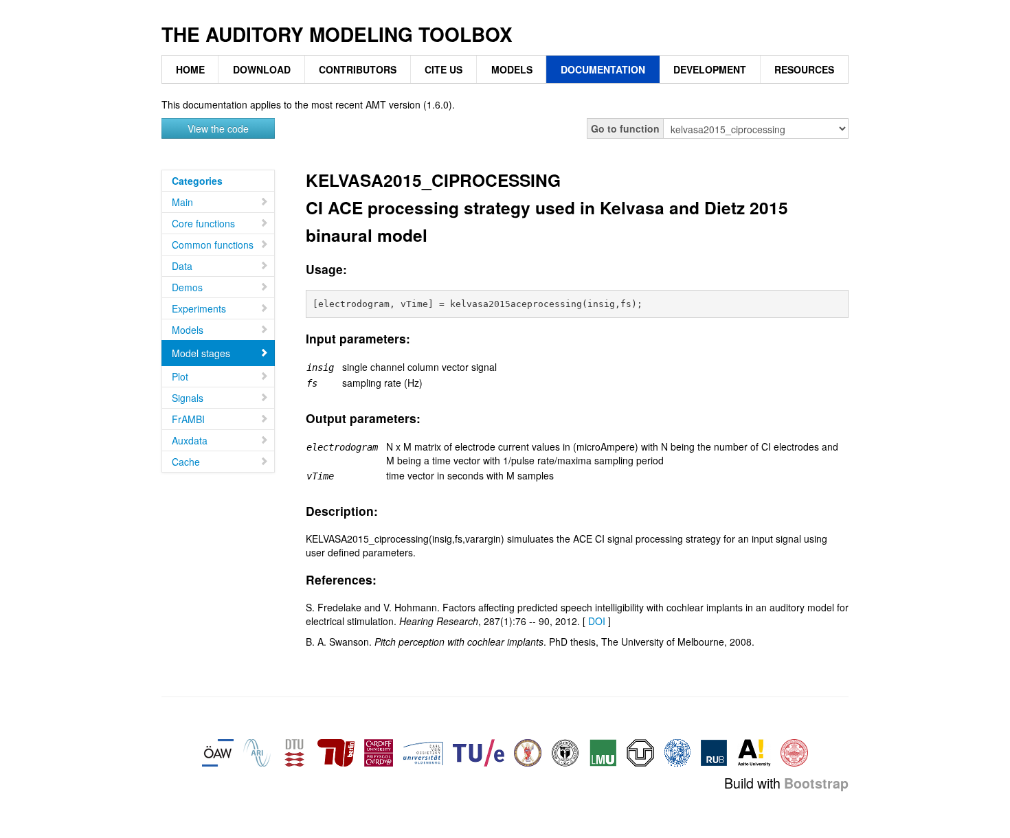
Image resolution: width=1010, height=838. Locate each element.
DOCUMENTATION (603, 69)
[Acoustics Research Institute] (257, 751)
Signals (187, 398)
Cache (186, 461)
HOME (190, 69)
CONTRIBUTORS (357, 69)
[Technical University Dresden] (640, 751)
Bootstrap (816, 783)
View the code (218, 128)
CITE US (443, 69)
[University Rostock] (677, 751)
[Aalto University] (754, 751)
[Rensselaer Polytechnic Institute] (565, 751)
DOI (596, 621)
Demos (187, 287)
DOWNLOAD (262, 69)
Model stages (201, 353)
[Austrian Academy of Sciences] (218, 751)
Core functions (203, 223)
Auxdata (189, 440)
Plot (180, 376)
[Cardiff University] (378, 751)
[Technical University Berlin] (336, 751)
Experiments (199, 308)
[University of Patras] (527, 751)
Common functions (213, 244)
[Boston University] (794, 751)
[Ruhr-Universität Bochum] (714, 751)
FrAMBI (188, 419)
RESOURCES (804, 69)
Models (187, 330)
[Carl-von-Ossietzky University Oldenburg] (423, 751)
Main (182, 202)
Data (182, 266)
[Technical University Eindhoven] (478, 751)
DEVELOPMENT (709, 69)
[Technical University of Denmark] (294, 751)
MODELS (511, 69)
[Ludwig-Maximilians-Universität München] (603, 751)
